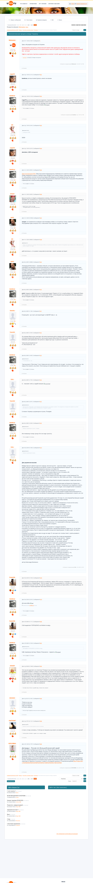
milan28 (12, 665)
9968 (41, 239)
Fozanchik (12, 577)
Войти (72, 3)
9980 (41, 621)
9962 (41, 96)
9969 (41, 262)
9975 (41, 401)
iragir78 (12, 74)
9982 (41, 666)
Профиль (25, 68)
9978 (41, 578)
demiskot (12, 698)
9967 (41, 218)
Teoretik (12, 332)
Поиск (60, 20)
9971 (41, 311)
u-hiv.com (25, 57)
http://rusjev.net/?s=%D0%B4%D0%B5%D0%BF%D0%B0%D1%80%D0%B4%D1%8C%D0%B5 (52, 762)
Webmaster (22, 27)
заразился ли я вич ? (12, 810)
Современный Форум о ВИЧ (12, 30)
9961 (41, 74)
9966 (41, 194)
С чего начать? (11, 791)
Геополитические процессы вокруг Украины (48, 30)
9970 (41, 289)
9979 (41, 599)
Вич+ (8, 814)
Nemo (17, 792)
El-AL (12, 379)
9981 (41, 643)
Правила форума (42, 20)
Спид (8, 819)
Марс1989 (18, 806)
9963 (41, 125)
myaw (17, 797)
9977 (41, 447)
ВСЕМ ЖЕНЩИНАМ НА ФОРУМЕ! (16, 796)
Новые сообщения (15, 20)
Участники (29, 20)
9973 (41, 355)
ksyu (27, 27)
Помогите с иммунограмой (15, 805)
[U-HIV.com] (46, 10)
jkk (12, 125)
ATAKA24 (18, 825)
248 (28, 25)
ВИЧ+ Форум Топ (13, 787)
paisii (12, 217)
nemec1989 (18, 802)
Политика (36, 30)
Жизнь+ (20, 30)
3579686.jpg (31, 605)
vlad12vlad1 (12, 720)
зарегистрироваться (82, 3)
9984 (41, 721)
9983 (41, 698)
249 (31, 25)
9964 (41, 148)
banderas (12, 95)
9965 (41, 170)
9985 (41, 744)
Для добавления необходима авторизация (67, 833)
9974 (41, 380)
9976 (41, 423)
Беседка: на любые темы (28, 30)
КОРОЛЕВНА (12, 743)
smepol (12, 193)
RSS (53, 20)
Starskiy (12, 310)
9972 (41, 332)
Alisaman (18, 820)
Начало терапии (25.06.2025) (15, 800)
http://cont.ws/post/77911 (29, 174)
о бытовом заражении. (13, 824)
